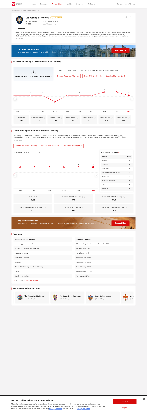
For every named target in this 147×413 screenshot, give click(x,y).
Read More (19, 38)
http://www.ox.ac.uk (51, 21)
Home (33, 4)
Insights (69, 4)
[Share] (126, 17)
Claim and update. (31, 280)
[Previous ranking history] (15, 98)
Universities (57, 4)
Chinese (120, 4)
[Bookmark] (131, 17)
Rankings (43, 4)
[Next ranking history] (132, 98)
